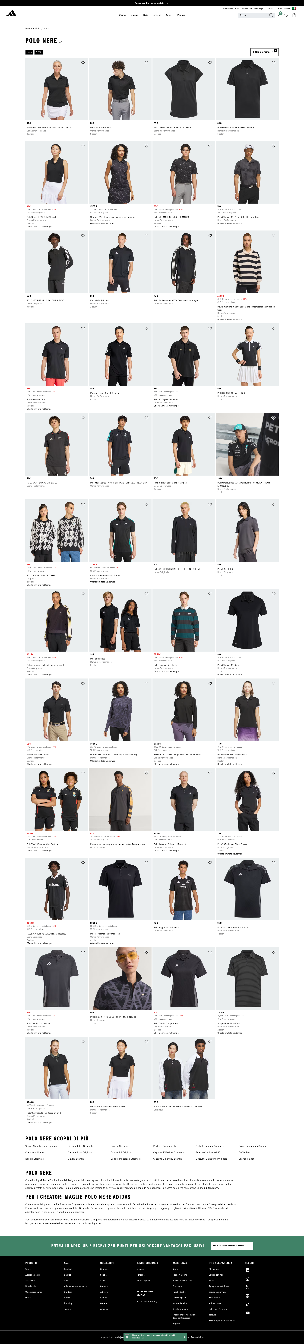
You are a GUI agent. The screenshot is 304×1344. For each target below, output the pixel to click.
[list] (137, 52)
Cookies (139, 1337)
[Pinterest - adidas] (262, 1296)
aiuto (237, 9)
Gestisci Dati (127, 1337)
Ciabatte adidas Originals (210, 1146)
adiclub (279, 9)
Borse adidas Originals (80, 1146)
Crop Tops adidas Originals (254, 1146)
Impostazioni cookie (110, 1337)
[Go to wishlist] (286, 15)
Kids (145, 15)
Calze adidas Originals (80, 1152)
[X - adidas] (262, 1287)
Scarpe (157, 15)
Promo (181, 15)
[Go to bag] (294, 15)
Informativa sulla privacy (156, 1337)
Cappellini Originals (122, 1152)
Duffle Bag (244, 1152)
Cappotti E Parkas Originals (168, 1152)
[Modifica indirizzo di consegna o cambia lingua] (294, 8)
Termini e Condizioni (179, 1337)
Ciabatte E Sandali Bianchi (167, 1159)
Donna (134, 15)
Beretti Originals (34, 1159)
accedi (287, 9)
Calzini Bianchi (76, 1159)
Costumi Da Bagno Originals (211, 1159)
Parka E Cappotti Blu (165, 1146)
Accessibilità (197, 1337)
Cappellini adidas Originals (126, 1159)
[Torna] (11, 13)
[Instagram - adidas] (262, 1279)
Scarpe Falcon (246, 1159)
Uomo (122, 15)
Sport (169, 15)
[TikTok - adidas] (262, 1305)
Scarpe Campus (119, 1146)
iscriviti (270, 9)
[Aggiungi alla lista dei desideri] (83, 63)
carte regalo (259, 9)
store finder (228, 9)
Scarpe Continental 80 (208, 1152)
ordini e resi (247, 9)
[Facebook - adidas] (262, 1270)
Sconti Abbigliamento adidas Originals (41, 1146)
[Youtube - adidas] (262, 1313)
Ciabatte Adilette (34, 1152)
